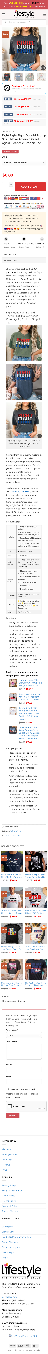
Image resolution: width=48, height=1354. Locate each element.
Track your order (10, 1154)
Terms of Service (10, 1211)
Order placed (9, 247)
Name (9, 1064)
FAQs (4, 1169)
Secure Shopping (10, 1242)
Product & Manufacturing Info (16, 1237)
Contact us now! (9, 1297)
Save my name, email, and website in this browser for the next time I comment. (22, 1093)
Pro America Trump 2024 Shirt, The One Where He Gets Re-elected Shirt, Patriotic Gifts (12, 875)
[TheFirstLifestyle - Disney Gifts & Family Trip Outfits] (24, 14)
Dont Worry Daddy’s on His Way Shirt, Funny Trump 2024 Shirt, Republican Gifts (11, 984)
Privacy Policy (9, 1185)
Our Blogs (7, 1159)
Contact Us (7, 1226)
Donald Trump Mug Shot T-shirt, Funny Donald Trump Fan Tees (36, 875)
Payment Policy (9, 1206)
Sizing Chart (7, 1231)
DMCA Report (8, 1252)
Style (5, 156)
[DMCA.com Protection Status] (24, 1336)
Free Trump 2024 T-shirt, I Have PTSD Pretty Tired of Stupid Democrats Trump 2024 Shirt (36, 911)
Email (9, 1076)
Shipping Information (12, 1190)
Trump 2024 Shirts (20, 491)
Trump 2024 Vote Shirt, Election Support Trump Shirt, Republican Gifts (11, 911)
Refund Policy (9, 1200)
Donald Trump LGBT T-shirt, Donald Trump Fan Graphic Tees (12, 948)
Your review (12, 1041)
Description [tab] (10, 255)
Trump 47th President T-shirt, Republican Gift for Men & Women (36, 948)
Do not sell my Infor (11, 1247)
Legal (5, 1257)
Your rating (12, 1030)
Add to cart (30, 186)
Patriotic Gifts (8, 132)
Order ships (24, 247)
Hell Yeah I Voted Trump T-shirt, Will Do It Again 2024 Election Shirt (36, 984)
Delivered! (40, 247)
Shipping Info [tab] (10, 260)
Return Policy (8, 1195)
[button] (3, 14)
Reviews (6, 1164)
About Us (6, 1149)
